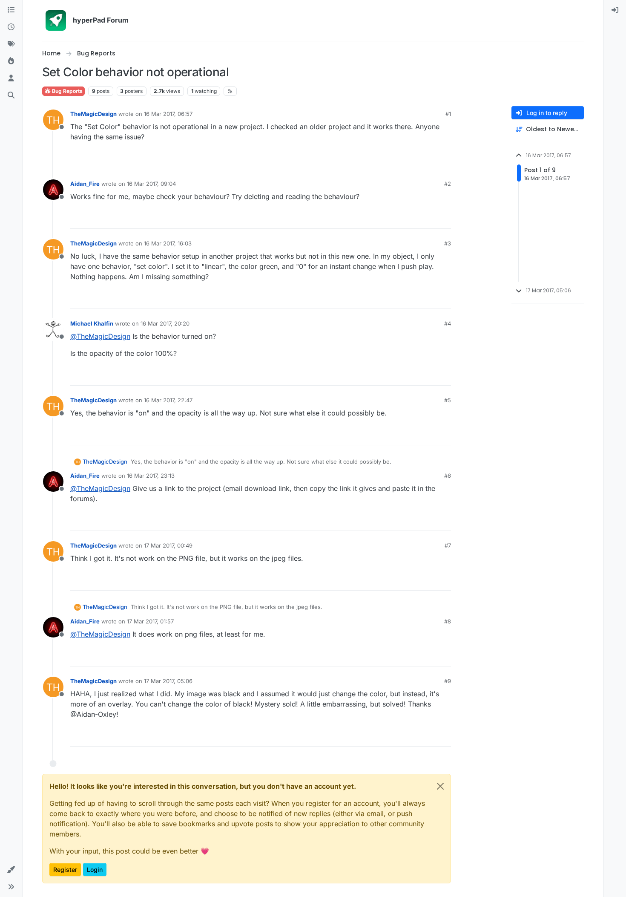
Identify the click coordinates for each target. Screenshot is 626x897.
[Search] (11, 95)
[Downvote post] (443, 158)
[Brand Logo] (56, 20)
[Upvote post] (413, 158)
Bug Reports (67, 91)
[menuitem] (615, 10)
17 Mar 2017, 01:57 (150, 621)
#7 (448, 545)
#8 (447, 621)
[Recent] (11, 27)
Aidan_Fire (85, 183)
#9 (447, 681)
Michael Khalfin (91, 323)
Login (95, 869)
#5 (447, 400)
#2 (447, 183)
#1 (448, 113)
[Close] (440, 786)
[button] (11, 870)
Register (65, 869)
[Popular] (11, 61)
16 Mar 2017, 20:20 (165, 323)
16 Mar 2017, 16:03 (168, 243)
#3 (447, 243)
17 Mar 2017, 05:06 (168, 681)
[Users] (11, 78)
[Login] (615, 10)
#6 (447, 475)
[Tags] (11, 44)
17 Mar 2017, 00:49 (168, 545)
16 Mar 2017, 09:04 (151, 183)
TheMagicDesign (93, 113)
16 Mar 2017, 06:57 (168, 113)
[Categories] (11, 10)
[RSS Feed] (230, 91)
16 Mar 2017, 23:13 (151, 475)
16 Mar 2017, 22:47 (168, 400)
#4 (447, 323)
